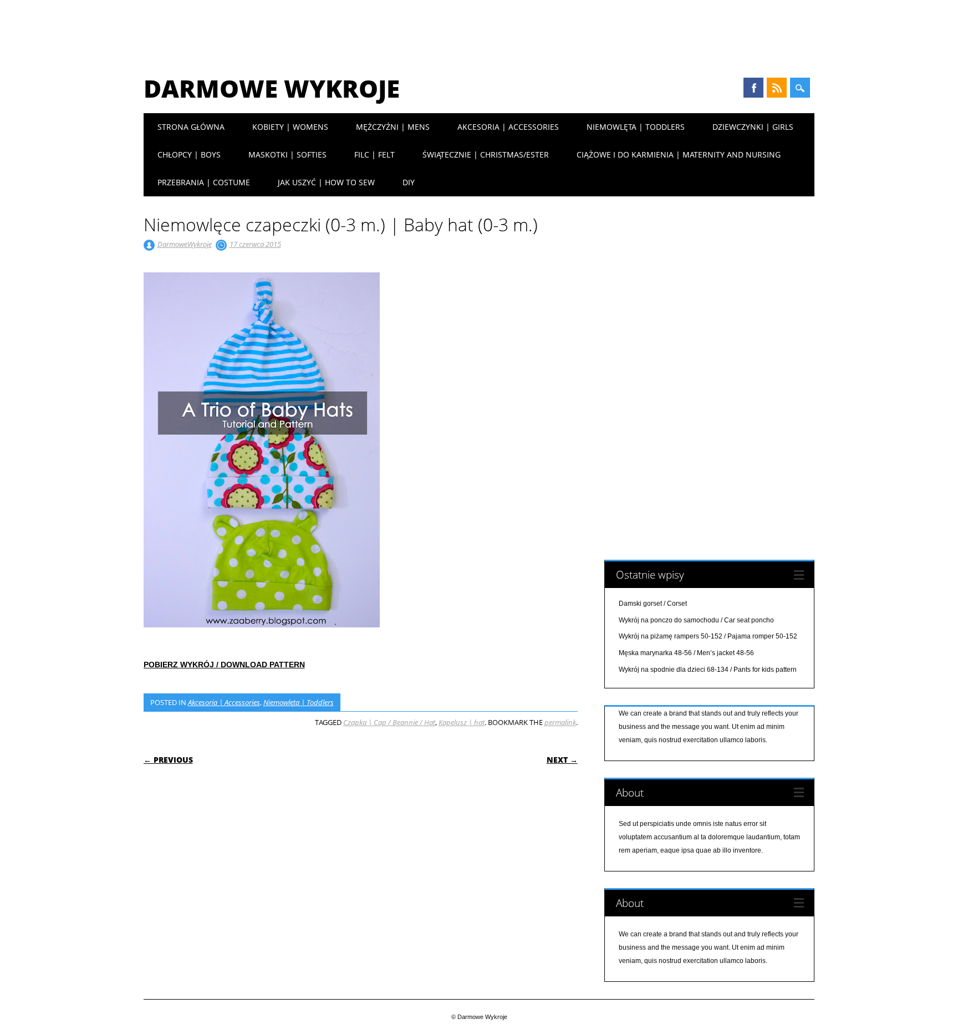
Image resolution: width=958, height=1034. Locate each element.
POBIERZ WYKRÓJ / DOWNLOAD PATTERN (224, 664)
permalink (560, 722)
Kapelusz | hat (462, 722)
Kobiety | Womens (290, 126)
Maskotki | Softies (287, 154)
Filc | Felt (374, 154)
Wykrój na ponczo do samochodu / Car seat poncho (696, 620)
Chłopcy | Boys (189, 154)
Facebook (753, 88)
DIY (408, 182)
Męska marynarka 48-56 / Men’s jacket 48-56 (686, 653)
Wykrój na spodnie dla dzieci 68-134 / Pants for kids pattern (708, 669)
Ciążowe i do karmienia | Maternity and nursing (679, 154)
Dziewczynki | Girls (752, 126)
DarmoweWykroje (184, 244)
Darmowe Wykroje (272, 88)
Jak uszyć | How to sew (326, 182)
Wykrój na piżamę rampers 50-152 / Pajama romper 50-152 (708, 636)
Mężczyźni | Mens (393, 126)
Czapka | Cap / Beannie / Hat (389, 722)
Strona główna (191, 126)
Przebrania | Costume (203, 182)
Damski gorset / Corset (653, 603)
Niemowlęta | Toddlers (636, 126)
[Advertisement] (479, 30)
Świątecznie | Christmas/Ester (485, 154)
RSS (777, 88)
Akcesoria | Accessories (508, 126)
